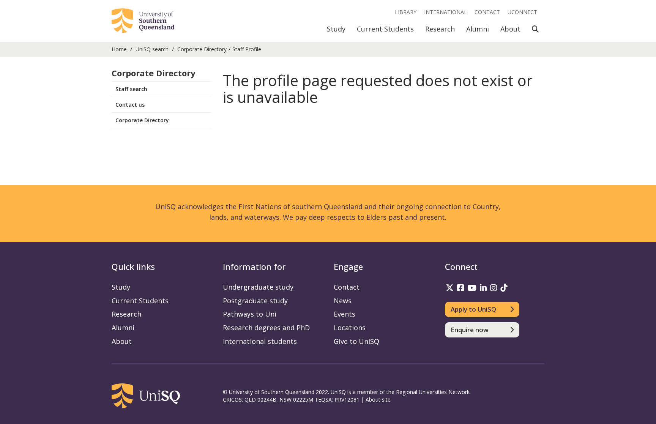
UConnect (522, 12)
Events (344, 313)
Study (336, 28)
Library (405, 12)
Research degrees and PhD (266, 327)
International (445, 12)
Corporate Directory (202, 49)
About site (378, 399)
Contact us (130, 104)
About (510, 28)
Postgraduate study (255, 300)
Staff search (131, 89)
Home (119, 49)
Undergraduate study (258, 287)
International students (260, 341)
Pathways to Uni (249, 313)
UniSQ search (152, 49)
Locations (350, 327)
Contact (487, 12)
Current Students (385, 28)
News (343, 300)
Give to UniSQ (356, 341)
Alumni (477, 28)
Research (440, 28)
